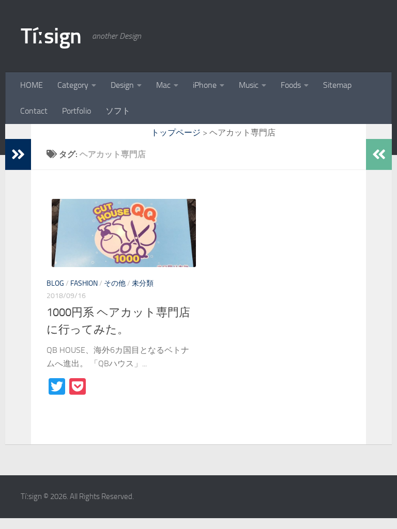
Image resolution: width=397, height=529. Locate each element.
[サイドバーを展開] (18, 154)
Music (248, 85)
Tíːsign (51, 36)
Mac (163, 85)
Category (72, 85)
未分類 (143, 283)
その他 (115, 283)
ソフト (117, 111)
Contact (34, 111)
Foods (291, 85)
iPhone (205, 85)
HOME (31, 85)
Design (122, 85)
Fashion (84, 283)
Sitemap (337, 85)
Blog (55, 283)
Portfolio (76, 111)
